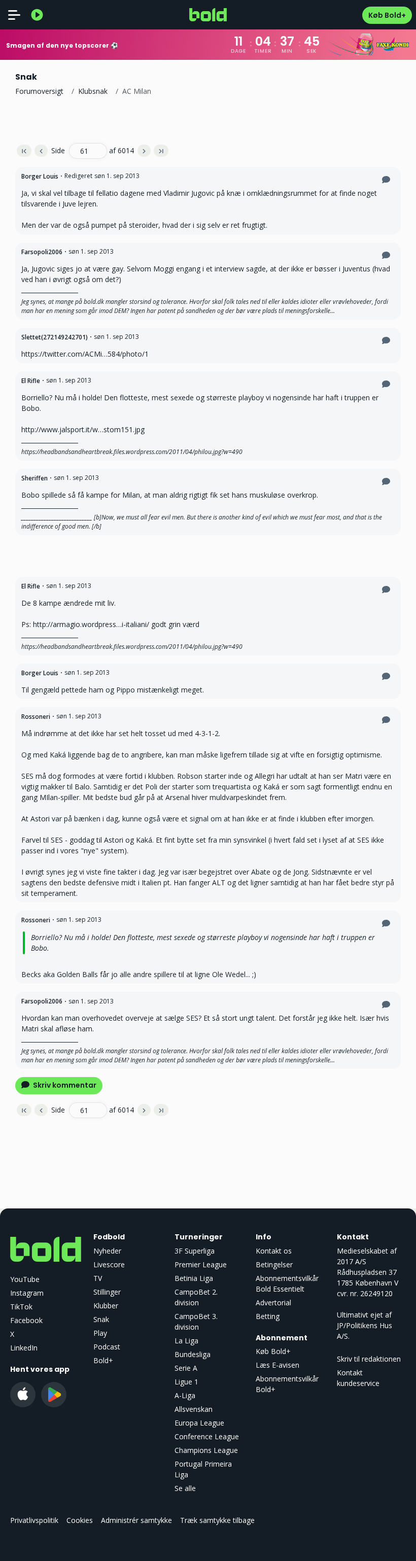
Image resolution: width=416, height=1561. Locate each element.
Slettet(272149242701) (54, 337)
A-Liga (185, 1395)
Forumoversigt (39, 91)
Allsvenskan (194, 1409)
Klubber (105, 1305)
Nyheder (107, 1251)
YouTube (25, 1279)
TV (97, 1278)
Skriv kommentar (63, 1085)
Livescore (109, 1264)
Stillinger (107, 1292)
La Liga (186, 1340)
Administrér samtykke (136, 1520)
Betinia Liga (194, 1278)
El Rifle (30, 380)
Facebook (26, 1320)
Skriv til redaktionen (369, 1359)
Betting (268, 1316)
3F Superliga (195, 1251)
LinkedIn (24, 1347)
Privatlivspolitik (34, 1520)
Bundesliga (193, 1354)
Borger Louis (39, 176)
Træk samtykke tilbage (217, 1520)
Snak (101, 1319)
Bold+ (103, 1360)
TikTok (21, 1306)
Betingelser (274, 1264)
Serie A (186, 1368)
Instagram (27, 1293)
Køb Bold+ (387, 15)
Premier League (201, 1264)
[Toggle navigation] (14, 14)
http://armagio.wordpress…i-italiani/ (91, 624)
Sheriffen (34, 478)
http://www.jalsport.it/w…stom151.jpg (83, 429)
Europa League (199, 1423)
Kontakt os (274, 1251)
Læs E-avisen (277, 1365)
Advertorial (273, 1302)
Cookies (79, 1520)
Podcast (106, 1346)
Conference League (207, 1436)
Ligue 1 (186, 1381)
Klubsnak (93, 91)
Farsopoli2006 (41, 252)
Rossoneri (35, 716)
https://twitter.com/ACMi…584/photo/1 (85, 354)
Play (100, 1333)
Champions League (206, 1450)
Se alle (185, 1488)
